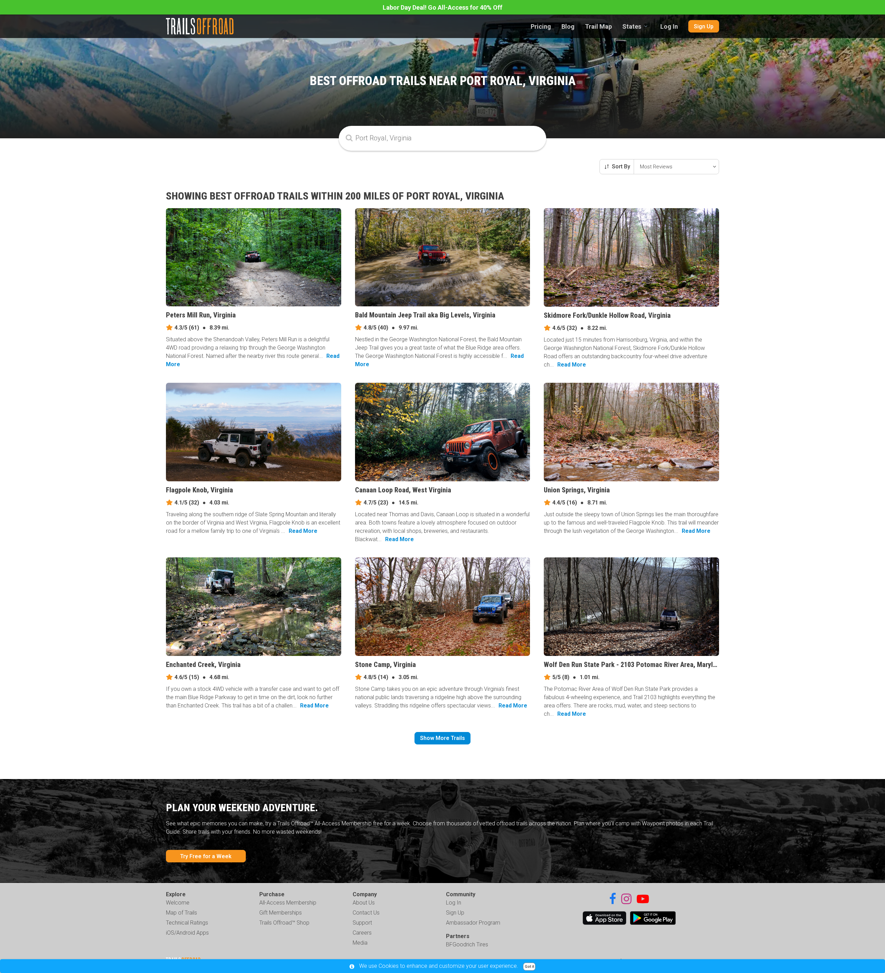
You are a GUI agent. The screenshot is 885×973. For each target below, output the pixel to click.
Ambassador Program (473, 922)
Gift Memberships (280, 912)
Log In (669, 26)
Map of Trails (181, 912)
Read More (571, 364)
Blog (568, 26)
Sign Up (704, 26)
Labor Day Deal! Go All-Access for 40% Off (442, 7)
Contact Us (366, 912)
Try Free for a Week (206, 856)
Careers (362, 932)
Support (362, 922)
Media (360, 942)
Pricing (541, 26)
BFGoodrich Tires (467, 944)
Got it (529, 966)
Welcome (177, 902)
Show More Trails (442, 738)
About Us (364, 902)
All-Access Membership (287, 902)
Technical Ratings (187, 922)
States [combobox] (631, 26)
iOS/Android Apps (187, 932)
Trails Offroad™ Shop (284, 922)
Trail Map (598, 26)
